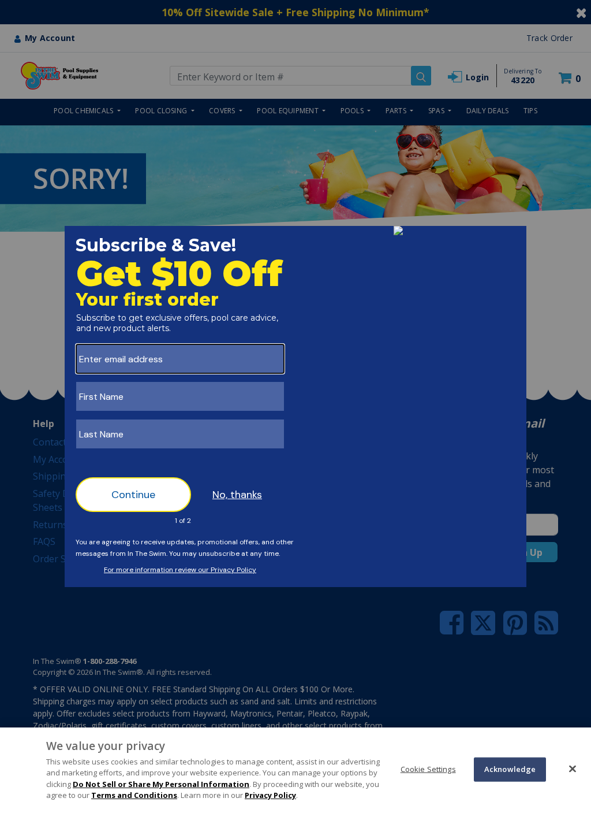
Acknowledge (510, 769)
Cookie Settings (428, 769)
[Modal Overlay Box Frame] (295, 406)
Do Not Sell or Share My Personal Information (161, 784)
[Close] (572, 768)
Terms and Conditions (134, 795)
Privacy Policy (270, 795)
